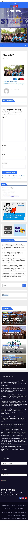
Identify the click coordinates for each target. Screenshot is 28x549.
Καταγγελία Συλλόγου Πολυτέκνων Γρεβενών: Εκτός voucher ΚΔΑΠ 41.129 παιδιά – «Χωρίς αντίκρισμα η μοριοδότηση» (13, 260)
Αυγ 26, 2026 (7, 322)
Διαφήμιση (18, 515)
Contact (15, 512)
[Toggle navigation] (14, 45)
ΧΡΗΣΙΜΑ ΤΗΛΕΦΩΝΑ (21, 518)
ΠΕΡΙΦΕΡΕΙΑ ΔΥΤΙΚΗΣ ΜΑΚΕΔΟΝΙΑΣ (10, 314)
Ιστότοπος (4, 163)
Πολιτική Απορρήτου (6, 518)
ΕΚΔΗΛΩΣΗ (6, 357)
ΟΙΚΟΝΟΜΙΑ (6, 345)
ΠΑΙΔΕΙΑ (9, 312)
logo (19, 512)
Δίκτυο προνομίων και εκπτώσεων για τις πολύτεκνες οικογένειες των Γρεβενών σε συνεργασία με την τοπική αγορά (11, 448)
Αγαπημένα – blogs (11, 515)
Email (4, 154)
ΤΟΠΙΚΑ (5, 316)
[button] (25, 45)
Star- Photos (23, 512)
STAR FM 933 (14, 10)
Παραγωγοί (23, 515)
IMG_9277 (8, 54)
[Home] (2, 45)
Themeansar (20, 508)
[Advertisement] (14, 534)
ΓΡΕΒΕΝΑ (5, 312)
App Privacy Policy (9, 512)
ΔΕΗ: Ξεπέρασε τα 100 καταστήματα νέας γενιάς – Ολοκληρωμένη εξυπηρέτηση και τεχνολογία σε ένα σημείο (12, 254)
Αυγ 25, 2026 (7, 336)
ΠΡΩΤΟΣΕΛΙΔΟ (19, 314)
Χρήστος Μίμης (15, 89)
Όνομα (4, 145)
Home (3, 512)
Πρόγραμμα (13, 518)
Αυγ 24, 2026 (7, 365)
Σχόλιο (4, 117)
